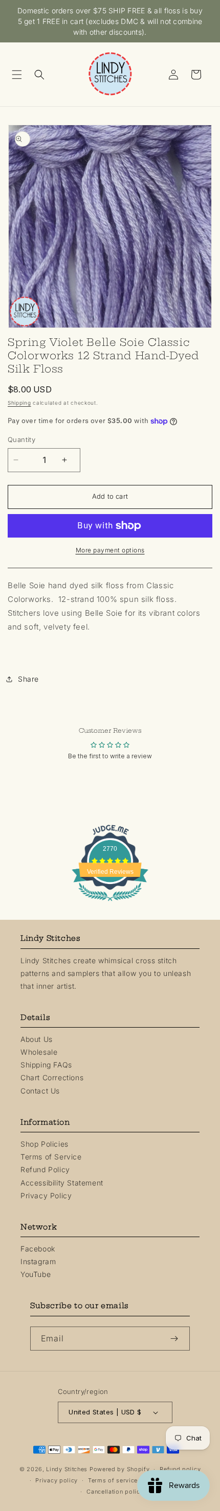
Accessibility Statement (61, 1182)
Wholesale (38, 1052)
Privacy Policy (46, 1195)
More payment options (110, 550)
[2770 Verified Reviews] (110, 903)
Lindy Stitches (66, 1469)
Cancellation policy (114, 1491)
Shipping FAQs (46, 1064)
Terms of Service (51, 1156)
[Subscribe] (178, 1339)
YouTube (35, 1274)
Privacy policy (56, 1480)
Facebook (37, 1248)
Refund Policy (45, 1169)
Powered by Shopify (120, 1469)
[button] (20, 74)
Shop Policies (44, 1144)
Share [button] (28, 679)
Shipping (19, 403)
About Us (36, 1039)
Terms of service (113, 1480)
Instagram (38, 1261)
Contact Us (40, 1090)
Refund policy (180, 1469)
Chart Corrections (51, 1077)
